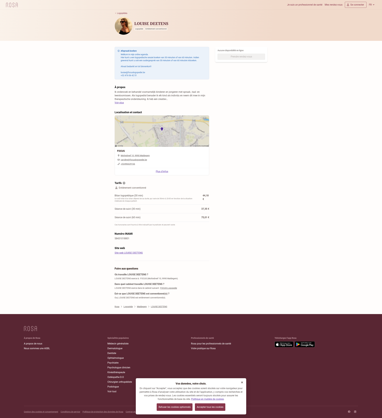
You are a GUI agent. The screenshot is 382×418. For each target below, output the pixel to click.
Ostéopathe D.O (115, 377)
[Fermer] (242, 382)
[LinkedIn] (355, 412)
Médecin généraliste (117, 343)
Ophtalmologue (115, 358)
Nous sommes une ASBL (37, 348)
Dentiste (111, 353)
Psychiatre (112, 362)
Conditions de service (70, 412)
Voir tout (111, 391)
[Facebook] (349, 412)
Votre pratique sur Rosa (203, 348)
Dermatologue (114, 348)
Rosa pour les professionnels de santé (211, 343)
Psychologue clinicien (118, 367)
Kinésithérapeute (116, 372)
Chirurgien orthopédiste (119, 381)
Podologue (113, 386)
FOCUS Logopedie (168, 288)
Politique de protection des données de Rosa (103, 412)
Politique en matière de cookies (207, 399)
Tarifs (118, 183)
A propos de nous (33, 343)
